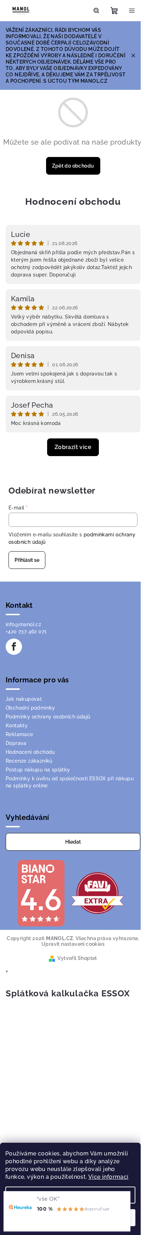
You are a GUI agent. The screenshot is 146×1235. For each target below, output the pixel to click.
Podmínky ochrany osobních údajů (48, 717)
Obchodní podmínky (30, 708)
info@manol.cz (23, 624)
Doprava (16, 743)
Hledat (73, 842)
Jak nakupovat (24, 699)
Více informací (108, 1176)
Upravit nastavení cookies (73, 944)
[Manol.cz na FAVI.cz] (97, 893)
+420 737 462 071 (26, 631)
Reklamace (19, 734)
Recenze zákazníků (29, 761)
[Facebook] (14, 647)
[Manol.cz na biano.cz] (40, 893)
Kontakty (17, 725)
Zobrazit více (73, 447)
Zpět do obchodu (73, 166)
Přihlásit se (27, 560)
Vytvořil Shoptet (77, 958)
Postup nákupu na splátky (38, 770)
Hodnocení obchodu (73, 201)
